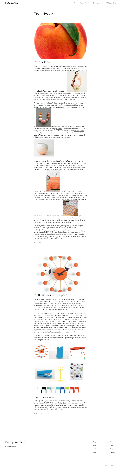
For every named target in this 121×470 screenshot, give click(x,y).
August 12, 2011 (38, 413)
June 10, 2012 (37, 242)
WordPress (113, 465)
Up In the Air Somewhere (63, 193)
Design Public (65, 313)
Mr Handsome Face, (61, 220)
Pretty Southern (12, 3)
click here (59, 129)
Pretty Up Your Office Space (50, 295)
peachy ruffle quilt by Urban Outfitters (49, 197)
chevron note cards (44, 218)
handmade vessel (47, 193)
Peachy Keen (42, 62)
